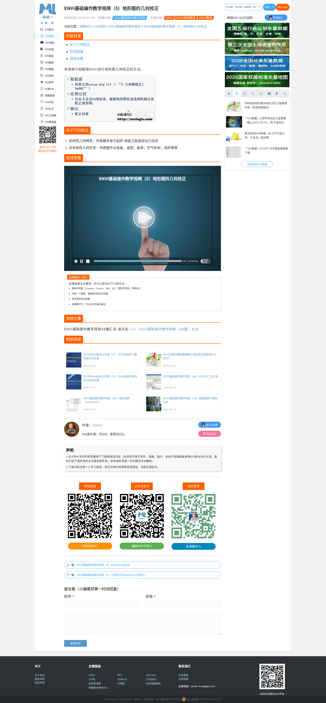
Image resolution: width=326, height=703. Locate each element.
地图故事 (50, 95)
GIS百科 (49, 75)
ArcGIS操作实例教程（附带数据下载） (265, 150)
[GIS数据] (237, 93)
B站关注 (212, 433)
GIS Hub (151, 675)
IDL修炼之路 (252, 103)
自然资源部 (95, 683)
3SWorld (122, 679)
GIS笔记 (49, 29)
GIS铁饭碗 (50, 121)
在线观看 (76, 52)
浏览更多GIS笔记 (257, 164)
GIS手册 (49, 49)
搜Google (283, 7)
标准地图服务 (153, 683)
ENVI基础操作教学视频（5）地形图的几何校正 (175, 26)
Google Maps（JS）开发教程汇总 (265, 118)
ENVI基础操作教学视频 (130, 18)
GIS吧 (92, 679)
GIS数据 (49, 69)
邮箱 (151, 596)
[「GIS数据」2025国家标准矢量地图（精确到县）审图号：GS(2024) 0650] (257, 86)
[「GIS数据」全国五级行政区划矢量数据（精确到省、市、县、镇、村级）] (257, 37)
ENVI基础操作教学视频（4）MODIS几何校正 (103, 564)
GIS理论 (49, 55)
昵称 (69, 596)
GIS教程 (49, 62)
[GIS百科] (253, 93)
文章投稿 (183, 678)
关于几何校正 (80, 45)
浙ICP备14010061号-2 (168, 699)
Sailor (98, 425)
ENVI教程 (205, 18)
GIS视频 (49, 36)
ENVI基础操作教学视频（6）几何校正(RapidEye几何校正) (111, 574)
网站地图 (149, 699)
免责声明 (40, 682)
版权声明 (40, 678)
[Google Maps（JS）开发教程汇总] (234, 122)
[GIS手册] (277, 93)
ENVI (169, 18)
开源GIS (49, 88)
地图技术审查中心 (98, 687)
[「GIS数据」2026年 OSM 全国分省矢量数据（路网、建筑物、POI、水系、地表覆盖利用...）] (257, 70)
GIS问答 (49, 102)
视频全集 (76, 59)
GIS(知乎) (151, 679)
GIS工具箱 (50, 115)
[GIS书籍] (269, 93)
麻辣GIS (85, 26)
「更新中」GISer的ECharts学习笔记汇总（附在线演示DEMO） (266, 135)
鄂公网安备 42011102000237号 (204, 699)
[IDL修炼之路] (234, 106)
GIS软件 (49, 82)
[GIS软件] (229, 93)
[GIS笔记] (245, 93)
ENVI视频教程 (186, 18)
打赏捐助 (183, 675)
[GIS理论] (285, 93)
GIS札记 (49, 108)
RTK (119, 675)
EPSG (92, 675)
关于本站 (40, 675)
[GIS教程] (261, 93)
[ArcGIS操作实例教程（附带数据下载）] (234, 152)
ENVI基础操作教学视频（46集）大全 (168, 329)
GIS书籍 (49, 42)
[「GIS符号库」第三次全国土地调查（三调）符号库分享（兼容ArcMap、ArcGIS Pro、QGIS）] (257, 53)
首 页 (49, 22)
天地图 (121, 683)
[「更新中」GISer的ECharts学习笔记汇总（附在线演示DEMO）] (234, 137)
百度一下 (269, 7)
